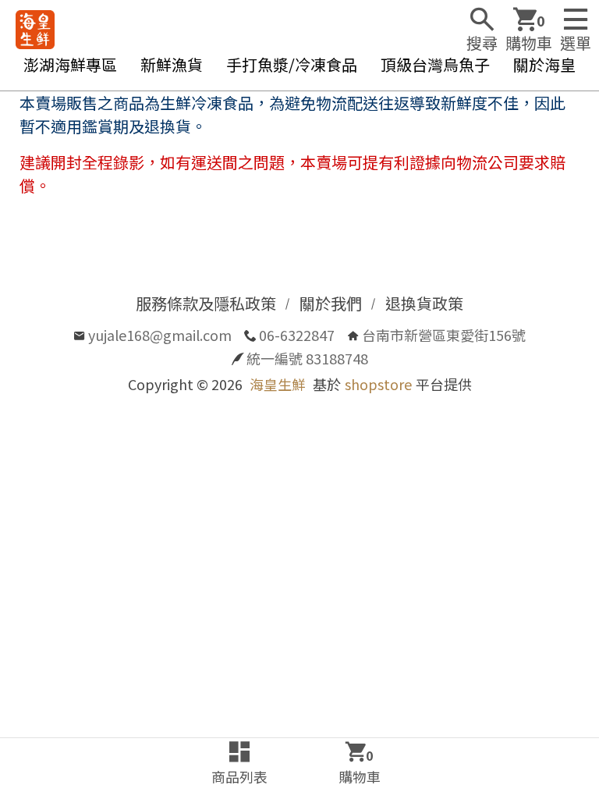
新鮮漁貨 (171, 64)
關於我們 (331, 303)
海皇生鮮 (278, 384)
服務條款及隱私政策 (206, 303)
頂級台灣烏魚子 (435, 64)
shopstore (378, 384)
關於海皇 (544, 64)
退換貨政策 (424, 303)
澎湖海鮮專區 (70, 64)
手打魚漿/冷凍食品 (291, 64)
